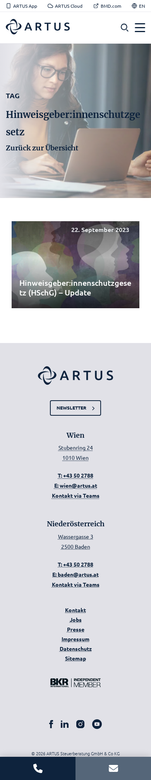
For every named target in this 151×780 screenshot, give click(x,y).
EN (142, 5)
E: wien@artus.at (75, 485)
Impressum (75, 638)
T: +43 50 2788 (75, 475)
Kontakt (75, 609)
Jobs (76, 619)
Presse (75, 629)
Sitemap (75, 658)
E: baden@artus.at (75, 574)
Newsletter (71, 408)
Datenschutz (76, 648)
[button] (125, 28)
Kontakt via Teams (76, 495)
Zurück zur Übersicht (42, 147)
